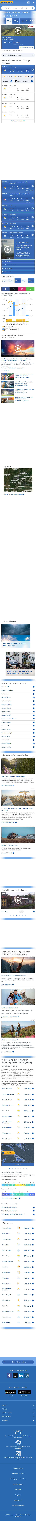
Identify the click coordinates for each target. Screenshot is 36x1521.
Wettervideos (6, 1416)
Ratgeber (5, 1420)
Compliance (18, 1495)
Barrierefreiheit (18, 1500)
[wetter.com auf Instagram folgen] (26, 1376)
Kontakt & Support (18, 1484)
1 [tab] (11, 915)
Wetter (4, 1405)
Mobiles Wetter (7, 1413)
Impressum (18, 1489)
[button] (18, 69)
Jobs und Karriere (18, 1468)
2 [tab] (14, 915)
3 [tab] (17, 915)
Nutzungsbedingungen (18, 1505)
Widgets (4, 1409)
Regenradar (24, 21)
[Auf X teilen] (14, 289)
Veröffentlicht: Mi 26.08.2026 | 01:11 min (12, 368)
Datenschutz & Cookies (18, 1473)
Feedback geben (17, 44)
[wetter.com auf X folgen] (15, 1376)
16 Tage (15, 21)
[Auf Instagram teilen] (22, 289)
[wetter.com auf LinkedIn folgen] (21, 1376)
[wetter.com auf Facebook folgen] (9, 1376)
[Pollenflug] (28, 2)
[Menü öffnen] (33, 2)
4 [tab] (19, 915)
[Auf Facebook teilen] (5, 289)
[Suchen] (32, 8)
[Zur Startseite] (7, 2)
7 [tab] (27, 1169)
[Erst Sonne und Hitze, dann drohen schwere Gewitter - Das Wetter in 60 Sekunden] (17, 348)
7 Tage (9, 21)
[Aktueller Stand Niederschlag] (18, 480)
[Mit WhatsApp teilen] (30, 289)
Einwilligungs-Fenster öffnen (18, 1479)
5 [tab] (22, 915)
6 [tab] (25, 915)
